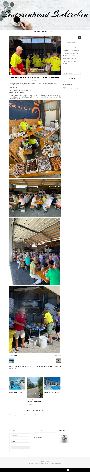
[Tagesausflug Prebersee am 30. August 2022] (58, 361)
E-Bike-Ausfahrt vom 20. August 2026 (71, 47)
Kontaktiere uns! (38, 437)
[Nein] (88, 470)
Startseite (37, 31)
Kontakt (44, 31)
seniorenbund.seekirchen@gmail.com (71, 88)
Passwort (13, 441)
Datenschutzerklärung (39, 431)
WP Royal (38, 463)
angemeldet (16, 414)
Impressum (36, 434)
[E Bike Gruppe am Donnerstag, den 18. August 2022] (11, 361)
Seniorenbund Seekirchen (45, 14)
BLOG (51, 31)
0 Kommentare (58, 355)
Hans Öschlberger (15, 355)
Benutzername (14, 435)
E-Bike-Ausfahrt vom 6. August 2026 (71, 50)
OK (68, 469)
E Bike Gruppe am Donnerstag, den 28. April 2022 (34, 401)
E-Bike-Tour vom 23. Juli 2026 (69, 58)
